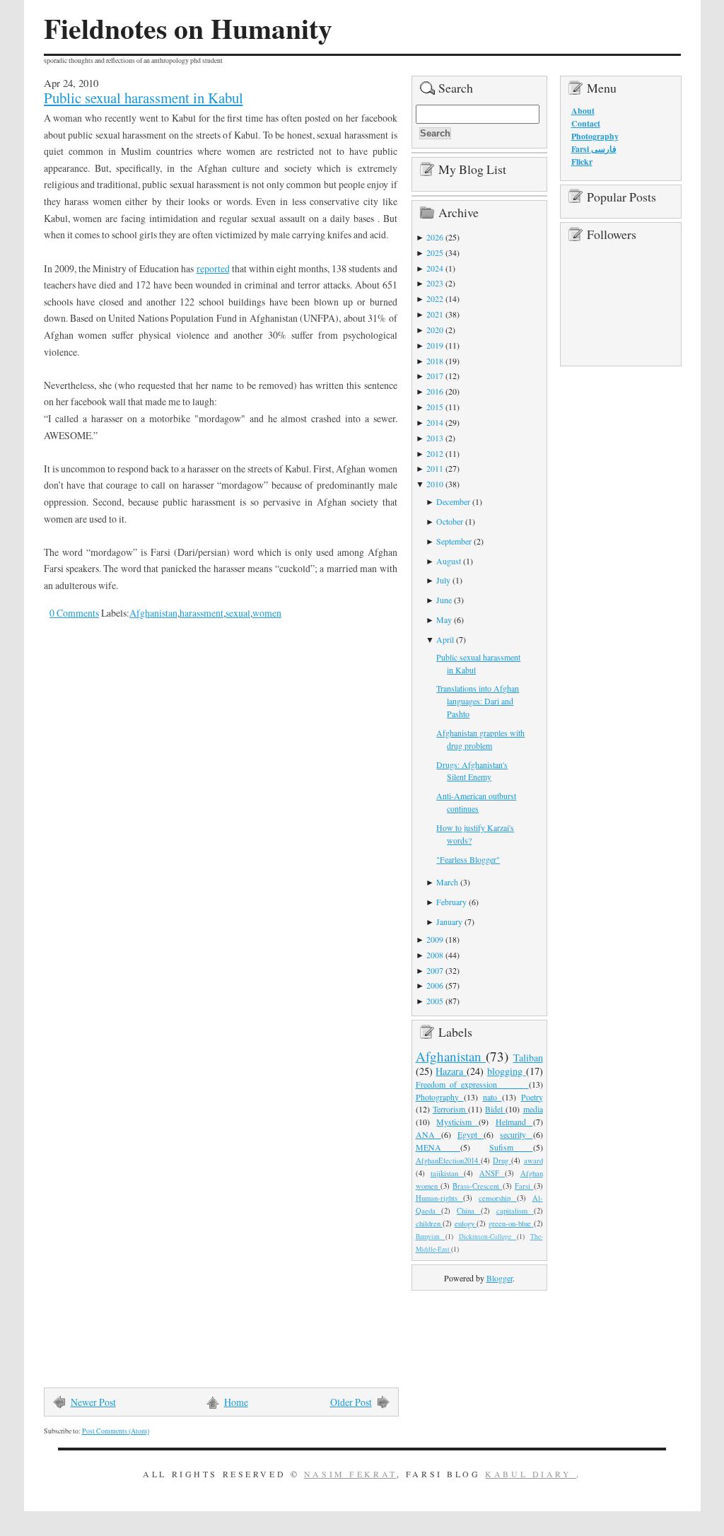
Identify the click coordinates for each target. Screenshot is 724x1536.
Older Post (351, 1402)
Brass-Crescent (477, 1186)
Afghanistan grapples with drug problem (480, 739)
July (443, 580)
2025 (434, 252)
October (449, 521)
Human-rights (440, 1198)
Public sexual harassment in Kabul (143, 97)
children (429, 1223)
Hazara (451, 1071)
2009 (434, 939)
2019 (434, 345)
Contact (585, 123)
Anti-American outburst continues (476, 802)
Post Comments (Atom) (115, 1431)
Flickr (581, 162)
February (451, 901)
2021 (434, 314)
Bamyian (430, 1236)
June (444, 599)
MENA (438, 1147)
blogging (506, 1071)
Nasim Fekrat (350, 1473)
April (445, 639)
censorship (498, 1198)
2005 (434, 1000)
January (449, 921)
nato (492, 1096)
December (453, 501)
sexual (238, 612)
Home (236, 1402)
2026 (434, 237)
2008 (434, 954)
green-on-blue (511, 1223)
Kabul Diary (530, 1473)
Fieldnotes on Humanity (188, 28)
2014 (434, 422)
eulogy (466, 1223)
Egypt (470, 1134)
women (266, 612)
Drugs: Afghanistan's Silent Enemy (472, 771)
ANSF (492, 1173)
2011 (434, 468)
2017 (434, 375)
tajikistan (447, 1173)
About (583, 111)
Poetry (532, 1096)
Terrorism (450, 1109)
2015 (434, 406)
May (444, 619)
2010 (434, 483)
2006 (434, 985)
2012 (434, 453)
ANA (428, 1134)
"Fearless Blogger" (468, 859)
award (533, 1160)
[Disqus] (210, 826)
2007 (434, 970)
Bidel (495, 1109)
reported (213, 268)
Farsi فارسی (594, 149)
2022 (434, 298)
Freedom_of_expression (472, 1084)
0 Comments (74, 612)
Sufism (510, 1147)
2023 (434, 283)
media (533, 1109)
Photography (440, 1096)
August (448, 560)
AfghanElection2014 (448, 1160)
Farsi (524, 1186)
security (516, 1134)
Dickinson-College (488, 1236)
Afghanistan (153, 612)
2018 (434, 360)
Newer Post (93, 1402)
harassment (201, 612)
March (447, 882)
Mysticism (457, 1121)
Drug (502, 1160)
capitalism (515, 1211)
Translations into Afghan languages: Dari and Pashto (477, 700)
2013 (434, 437)
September (454, 541)
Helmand (514, 1121)
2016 (434, 391)
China (469, 1211)
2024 (434, 268)
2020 (434, 329)
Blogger (499, 1278)
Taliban (528, 1057)
